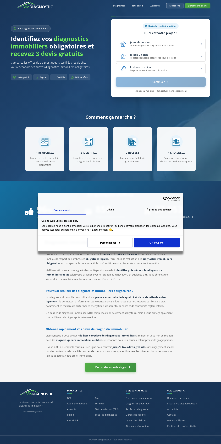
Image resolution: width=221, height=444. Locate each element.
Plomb (70, 414)
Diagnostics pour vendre (139, 398)
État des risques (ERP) (106, 409)
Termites (100, 403)
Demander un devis (197, 5)
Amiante (71, 409)
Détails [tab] (111, 209)
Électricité (72, 420)
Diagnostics (119, 5)
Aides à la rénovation (137, 426)
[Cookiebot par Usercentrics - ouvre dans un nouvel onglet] (165, 199)
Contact (171, 414)
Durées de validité (136, 414)
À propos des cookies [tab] (159, 209)
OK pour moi (156, 242)
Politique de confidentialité (181, 426)
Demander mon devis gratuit (113, 367)
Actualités (155, 5)
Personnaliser (108, 242)
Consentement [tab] (62, 210)
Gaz (97, 398)
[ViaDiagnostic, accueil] (40, 394)
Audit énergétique (77, 403)
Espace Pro (174, 5)
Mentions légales (176, 420)
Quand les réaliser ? (137, 420)
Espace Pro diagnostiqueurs (182, 403)
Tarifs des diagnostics (137, 409)
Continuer (158, 82)
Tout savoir (138, 5)
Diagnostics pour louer (138, 403)
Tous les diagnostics (106, 414)
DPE (69, 398)
